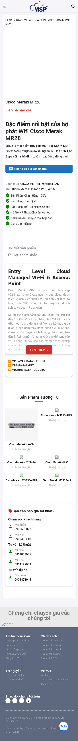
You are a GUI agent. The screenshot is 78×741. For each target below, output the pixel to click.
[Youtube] (14, 700)
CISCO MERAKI (24, 19)
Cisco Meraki (21, 189)
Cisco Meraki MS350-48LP (21, 480)
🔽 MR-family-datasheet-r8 (26, 361)
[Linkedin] (21, 700)
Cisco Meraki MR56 (56, 462)
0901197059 (23, 564)
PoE (43, 189)
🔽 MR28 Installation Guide (26, 369)
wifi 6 (51, 189)
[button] (5, 624)
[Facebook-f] (8, 700)
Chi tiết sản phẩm (21, 248)
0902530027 (23, 529)
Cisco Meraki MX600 (21, 444)
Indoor (35, 189)
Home (8, 19)
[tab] (38, 248)
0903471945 (23, 579)
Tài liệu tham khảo (22, 255)
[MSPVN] (39, 6)
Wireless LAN (44, 19)
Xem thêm (38, 349)
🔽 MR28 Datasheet (21, 365)
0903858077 (23, 554)
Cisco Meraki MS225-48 (57, 480)
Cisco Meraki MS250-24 (21, 462)
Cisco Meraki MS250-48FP (56, 415)
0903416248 (23, 539)
